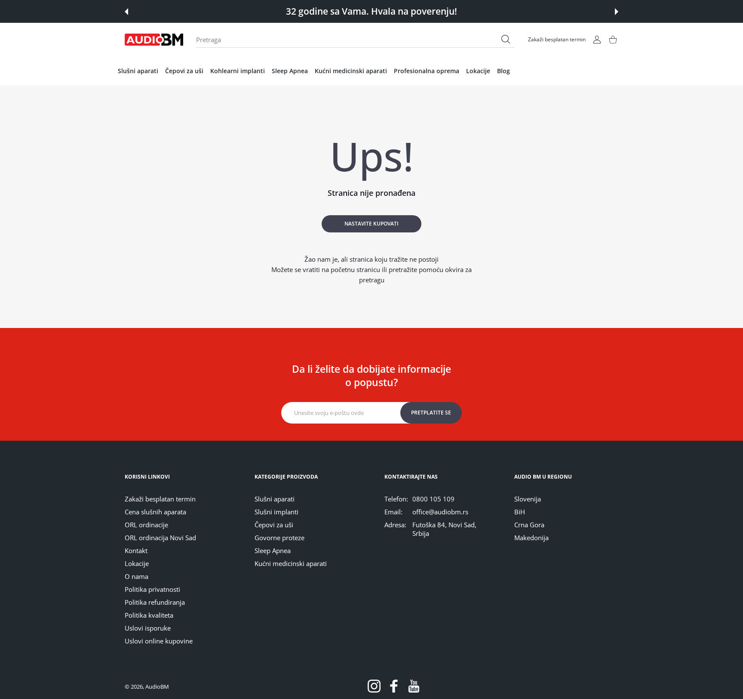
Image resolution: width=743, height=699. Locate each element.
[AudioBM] (154, 40)
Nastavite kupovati (371, 223)
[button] (126, 11)
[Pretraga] (505, 39)
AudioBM (157, 686)
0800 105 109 (433, 499)
